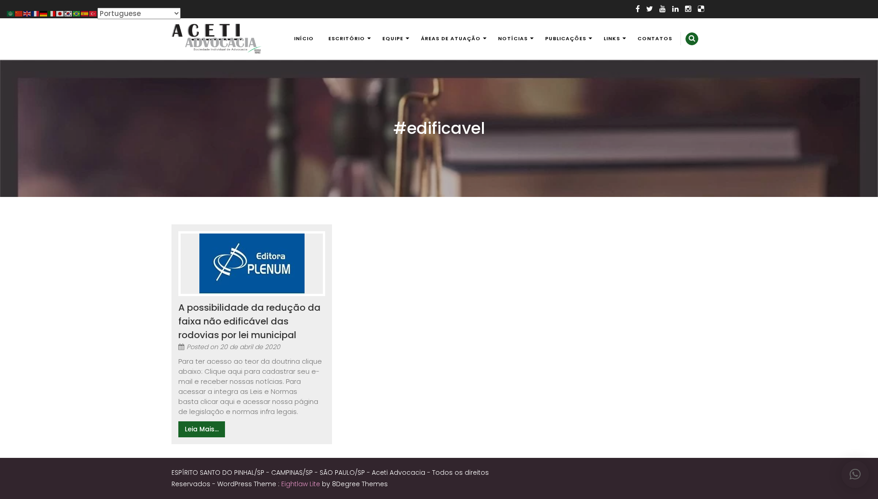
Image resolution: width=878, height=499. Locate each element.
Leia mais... (202, 429)
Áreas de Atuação (451, 38)
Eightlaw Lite (301, 483)
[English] (27, 13)
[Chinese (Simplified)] (19, 13)
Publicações (565, 38)
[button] (855, 474)
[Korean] (68, 13)
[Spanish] (85, 13)
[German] (44, 13)
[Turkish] (93, 13)
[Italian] (52, 13)
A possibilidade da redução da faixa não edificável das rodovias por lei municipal (249, 321)
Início (304, 38)
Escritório (346, 38)
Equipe (392, 38)
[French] (36, 13)
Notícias (513, 38)
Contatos (654, 38)
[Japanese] (60, 13)
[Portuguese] (77, 13)
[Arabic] (11, 13)
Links (612, 38)
